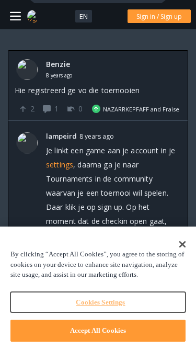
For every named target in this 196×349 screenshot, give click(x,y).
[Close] (182, 244)
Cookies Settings (100, 302)
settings (59, 165)
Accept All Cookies (98, 330)
